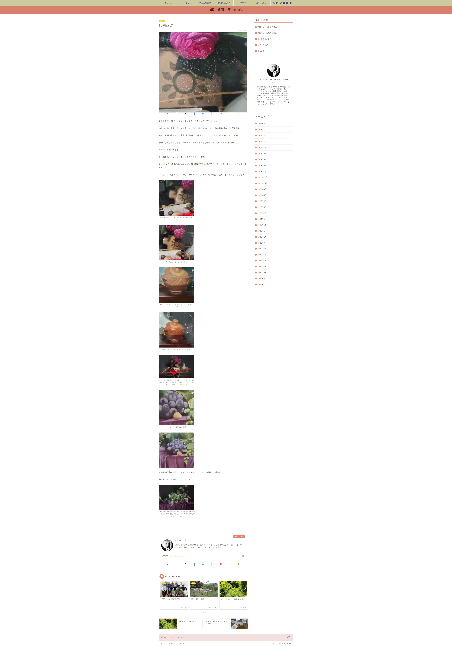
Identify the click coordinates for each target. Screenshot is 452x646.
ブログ (243, 3)
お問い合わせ (261, 3)
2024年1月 (262, 147)
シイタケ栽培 (263, 45)
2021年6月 (262, 255)
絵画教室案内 (206, 3)
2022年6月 (262, 189)
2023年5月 (262, 159)
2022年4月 (262, 201)
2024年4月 (262, 136)
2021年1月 (262, 285)
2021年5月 (262, 261)
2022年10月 (263, 183)
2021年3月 (262, 273)
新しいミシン (263, 51)
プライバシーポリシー (168, 643)
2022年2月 (262, 213)
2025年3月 (262, 129)
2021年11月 (262, 231)
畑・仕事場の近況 (265, 39)
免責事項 (181, 643)
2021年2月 (262, 279)
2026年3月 (262, 124)
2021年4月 (262, 267)
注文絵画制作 (225, 3)
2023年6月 (262, 153)
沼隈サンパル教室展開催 (267, 27)
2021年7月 (262, 249)
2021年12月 (263, 225)
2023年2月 (262, 171)
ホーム (169, 3)
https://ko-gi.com (177, 556)
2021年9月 (262, 243)
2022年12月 (263, 177)
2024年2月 (262, 142)
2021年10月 (263, 237)
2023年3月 (262, 165)
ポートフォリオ (187, 3)
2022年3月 (262, 207)
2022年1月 (262, 219)
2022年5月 (262, 195)
